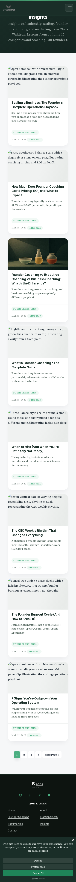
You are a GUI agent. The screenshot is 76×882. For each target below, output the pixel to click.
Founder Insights (25, 132)
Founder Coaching (18, 816)
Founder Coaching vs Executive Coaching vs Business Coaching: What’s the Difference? (36, 279)
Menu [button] (69, 8)
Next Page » (52, 755)
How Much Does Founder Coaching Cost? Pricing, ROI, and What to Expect (37, 191)
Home (11, 810)
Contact (12, 830)
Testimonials (15, 823)
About (43, 810)
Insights (44, 823)
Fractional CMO (49, 816)
